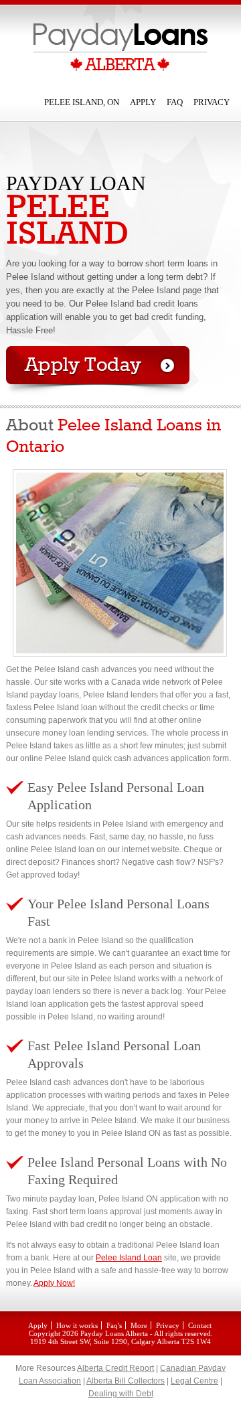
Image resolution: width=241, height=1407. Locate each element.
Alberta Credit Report (115, 1368)
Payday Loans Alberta (114, 1333)
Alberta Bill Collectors (125, 1381)
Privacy (211, 102)
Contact (200, 1325)
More (139, 1325)
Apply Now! (54, 1283)
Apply (143, 102)
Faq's (114, 1325)
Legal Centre (194, 1381)
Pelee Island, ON (81, 102)
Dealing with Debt (120, 1393)
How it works (77, 1325)
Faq (175, 102)
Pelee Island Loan (129, 1257)
